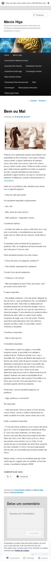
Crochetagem (9, 87)
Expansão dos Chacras (13, 66)
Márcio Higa (13, 21)
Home (6, 55)
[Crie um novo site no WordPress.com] (25, 3)
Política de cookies (22, 550)
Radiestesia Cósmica (33, 66)
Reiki (34, 82)
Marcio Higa (17, 55)
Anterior (32, 100)
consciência (8, 180)
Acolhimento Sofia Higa (13, 71)
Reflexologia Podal (11, 93)
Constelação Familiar (34, 71)
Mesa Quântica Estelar (12, 77)
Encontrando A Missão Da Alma (16, 60)
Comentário (34, 533)
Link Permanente (16, 492)
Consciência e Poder (23, 490)
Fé (18, 249)
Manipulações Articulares (27, 87)
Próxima (43, 100)
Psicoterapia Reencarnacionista (16, 82)
